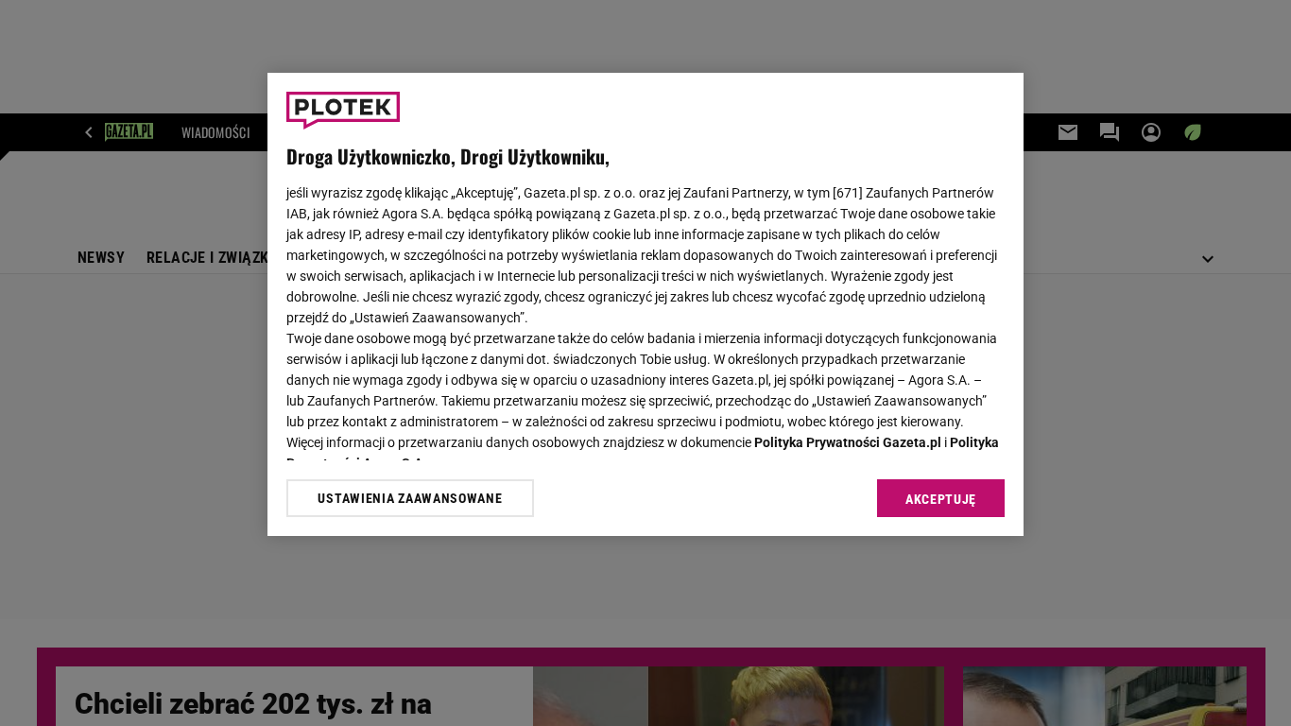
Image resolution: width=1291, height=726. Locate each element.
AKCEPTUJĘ (940, 499)
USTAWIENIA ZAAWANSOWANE (410, 498)
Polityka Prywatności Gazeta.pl (847, 442)
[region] (645, 304)
